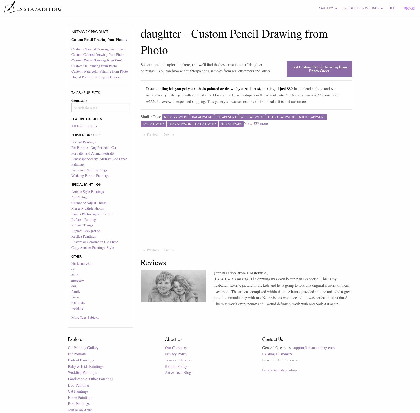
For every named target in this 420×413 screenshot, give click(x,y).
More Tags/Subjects (85, 317)
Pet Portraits (77, 353)
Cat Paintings (78, 391)
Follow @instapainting (279, 369)
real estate (78, 302)
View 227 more (256, 123)
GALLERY (326, 8)
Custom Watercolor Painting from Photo (99, 71)
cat (73, 269)
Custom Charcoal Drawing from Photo (98, 49)
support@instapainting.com (314, 347)
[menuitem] (327, 8)
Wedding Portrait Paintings (90, 175)
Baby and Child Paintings (89, 170)
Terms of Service (178, 359)
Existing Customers (277, 353)
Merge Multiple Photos (87, 208)
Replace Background (85, 230)
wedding (77, 308)
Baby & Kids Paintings (85, 366)
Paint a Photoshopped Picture (91, 214)
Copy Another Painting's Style (92, 247)
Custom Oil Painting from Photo (94, 65)
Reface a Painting (83, 219)
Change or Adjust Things (89, 202)
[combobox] (100, 107)
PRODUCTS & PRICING (361, 8)
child (74, 274)
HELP (392, 8)
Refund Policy (176, 366)
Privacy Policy (176, 353)
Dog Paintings (79, 384)
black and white (82, 263)
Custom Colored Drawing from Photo (97, 54)
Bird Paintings (79, 403)
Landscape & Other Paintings (90, 378)
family (75, 291)
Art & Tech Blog (178, 372)
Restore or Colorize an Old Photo (94, 242)
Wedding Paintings (82, 372)
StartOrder (319, 68)
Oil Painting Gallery (83, 347)
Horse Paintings (80, 397)
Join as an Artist (80, 409)
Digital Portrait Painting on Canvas (95, 77)
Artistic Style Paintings (87, 191)
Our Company (176, 347)
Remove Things (82, 225)
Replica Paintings (83, 236)
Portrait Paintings (83, 142)
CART (411, 8)
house (75, 297)
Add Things (79, 197)
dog (74, 286)
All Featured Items (84, 126)
